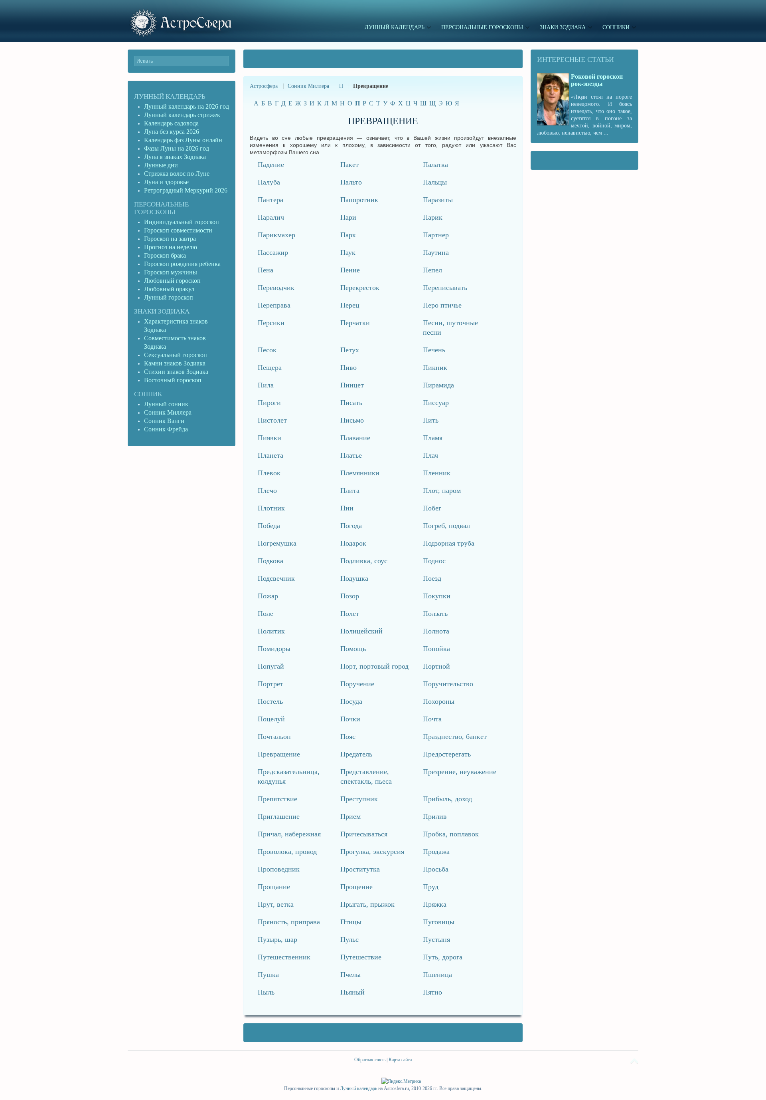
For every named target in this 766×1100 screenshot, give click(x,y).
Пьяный (352, 992)
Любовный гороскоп (172, 280)
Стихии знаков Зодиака (176, 371)
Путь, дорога (442, 957)
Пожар (268, 596)
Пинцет (352, 385)
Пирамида (438, 385)
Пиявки (269, 438)
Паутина (436, 252)
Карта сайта (400, 1059)
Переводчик (276, 288)
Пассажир (273, 252)
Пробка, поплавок (451, 834)
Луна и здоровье (166, 182)
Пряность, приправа (289, 922)
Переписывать (445, 288)
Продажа (436, 852)
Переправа (274, 305)
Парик (432, 217)
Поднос (434, 561)
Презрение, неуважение (459, 772)
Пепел (432, 270)
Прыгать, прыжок (367, 904)
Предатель (356, 754)
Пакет (349, 165)
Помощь (353, 649)
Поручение (357, 684)
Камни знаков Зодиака (174, 363)
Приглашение (279, 816)
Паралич (271, 217)
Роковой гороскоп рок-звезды (597, 80)
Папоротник (359, 200)
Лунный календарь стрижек (182, 114)
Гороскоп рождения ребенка (182, 263)
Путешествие (360, 957)
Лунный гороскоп (168, 297)
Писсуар (436, 403)
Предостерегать (447, 754)
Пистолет (272, 420)
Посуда (351, 701)
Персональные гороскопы (161, 208)
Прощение (356, 887)
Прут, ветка (276, 904)
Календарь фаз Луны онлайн (183, 140)
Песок (267, 350)
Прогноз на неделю (170, 247)
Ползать (435, 614)
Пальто (351, 182)
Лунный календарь (169, 96)
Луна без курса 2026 (171, 131)
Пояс (347, 737)
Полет (349, 614)
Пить (430, 420)
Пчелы (350, 975)
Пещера (270, 367)
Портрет (270, 684)
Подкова (270, 561)
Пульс (349, 939)
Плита (349, 490)
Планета (270, 455)
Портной (436, 666)
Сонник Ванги (164, 420)
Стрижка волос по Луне (176, 173)
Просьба (435, 869)
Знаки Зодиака (162, 311)
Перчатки (355, 323)
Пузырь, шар (277, 939)
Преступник (359, 799)
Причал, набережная (289, 834)
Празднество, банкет (455, 737)
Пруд (430, 887)
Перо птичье (442, 305)
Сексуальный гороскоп (175, 354)
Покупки (436, 596)
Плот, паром (442, 490)
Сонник (148, 394)
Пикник (435, 367)
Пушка (268, 975)
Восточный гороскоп (172, 380)
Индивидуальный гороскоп (181, 221)
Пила (266, 385)
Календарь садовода (171, 123)
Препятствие (277, 799)
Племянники (359, 473)
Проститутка (360, 869)
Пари (348, 217)
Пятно (432, 992)
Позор (349, 596)
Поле (265, 614)
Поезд (432, 578)
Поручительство (448, 684)
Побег (432, 508)
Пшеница (437, 975)
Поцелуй (271, 719)
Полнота (436, 631)
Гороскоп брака (165, 255)
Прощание (274, 887)
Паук (347, 252)
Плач (430, 455)
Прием (350, 816)
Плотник (271, 508)
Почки (350, 719)
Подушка (354, 578)
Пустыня (436, 939)
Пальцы (435, 182)
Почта (432, 719)
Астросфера (264, 86)
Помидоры (274, 649)
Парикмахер (276, 235)
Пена (265, 270)
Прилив (435, 816)
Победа (269, 526)
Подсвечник (276, 578)
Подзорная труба (448, 543)
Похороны (438, 701)
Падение (271, 165)
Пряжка (434, 904)
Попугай (271, 666)
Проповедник (279, 869)
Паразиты (438, 200)
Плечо (267, 490)
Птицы (350, 922)
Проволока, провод (287, 852)
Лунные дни (161, 165)
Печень (434, 350)
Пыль (266, 992)
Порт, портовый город (374, 666)
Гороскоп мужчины (170, 272)
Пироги (269, 403)
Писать (351, 403)
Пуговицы (438, 922)
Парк (348, 235)
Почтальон (274, 737)
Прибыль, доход (447, 799)
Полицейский (361, 631)
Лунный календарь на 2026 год (186, 106)
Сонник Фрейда (166, 429)
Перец (349, 305)
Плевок (269, 473)
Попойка (436, 649)
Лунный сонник (166, 404)
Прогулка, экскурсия (372, 852)
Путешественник (284, 957)
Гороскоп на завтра (170, 238)
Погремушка (277, 543)
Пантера (270, 200)
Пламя (432, 438)
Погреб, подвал (446, 526)
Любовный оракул (169, 289)
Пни (346, 508)
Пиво (348, 367)
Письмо (352, 420)
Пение (350, 270)
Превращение (279, 754)
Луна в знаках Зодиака (175, 156)
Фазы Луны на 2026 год (176, 148)
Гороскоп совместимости (178, 230)
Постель (270, 701)
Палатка (435, 165)
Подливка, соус (363, 561)
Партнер (436, 235)
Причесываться (363, 834)
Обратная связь (369, 1059)
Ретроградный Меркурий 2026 (186, 190)
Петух (349, 350)
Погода (351, 526)
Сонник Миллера (308, 86)
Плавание (355, 438)
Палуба (269, 182)
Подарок (353, 543)
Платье (351, 455)
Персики (271, 323)
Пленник (436, 473)
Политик (271, 631)
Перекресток (359, 288)
